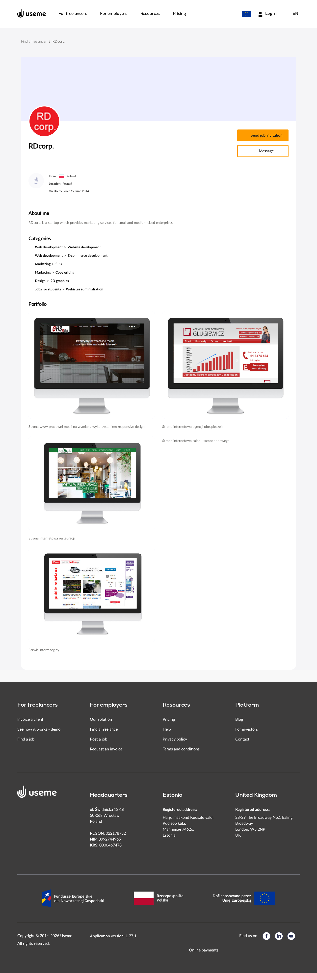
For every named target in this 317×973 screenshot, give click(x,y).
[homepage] (31, 13)
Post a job (98, 739)
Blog (239, 719)
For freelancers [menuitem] (72, 14)
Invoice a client (30, 719)
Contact (242, 739)
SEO (58, 264)
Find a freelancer (34, 41)
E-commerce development (87, 255)
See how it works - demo (38, 729)
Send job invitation (267, 135)
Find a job (25, 739)
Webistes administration (84, 289)
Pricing (169, 719)
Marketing (43, 264)
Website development (84, 247)
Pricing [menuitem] (179, 14)
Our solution (101, 719)
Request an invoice (106, 749)
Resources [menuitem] (150, 14)
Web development (49, 247)
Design (40, 281)
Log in (271, 14)
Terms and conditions (181, 749)
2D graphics (60, 281)
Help (167, 729)
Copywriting (64, 272)
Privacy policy (175, 739)
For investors (246, 729)
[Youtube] (291, 936)
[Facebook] (266, 936)
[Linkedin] (279, 936)
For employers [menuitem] (113, 14)
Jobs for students (48, 289)
